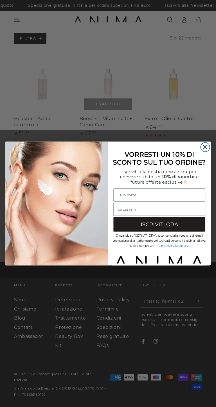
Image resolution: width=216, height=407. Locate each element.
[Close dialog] (205, 146)
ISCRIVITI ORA (159, 224)
